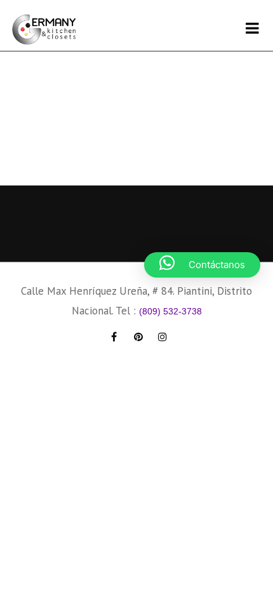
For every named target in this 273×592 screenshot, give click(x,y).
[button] (202, 265)
